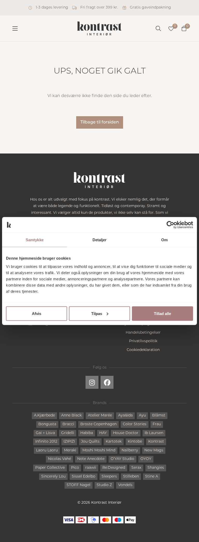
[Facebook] (107, 382)
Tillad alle (162, 313)
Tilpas (96, 313)
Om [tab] (164, 240)
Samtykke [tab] (35, 240)
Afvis (36, 313)
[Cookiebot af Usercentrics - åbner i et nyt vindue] (170, 225)
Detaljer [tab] (100, 240)
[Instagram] (92, 382)
